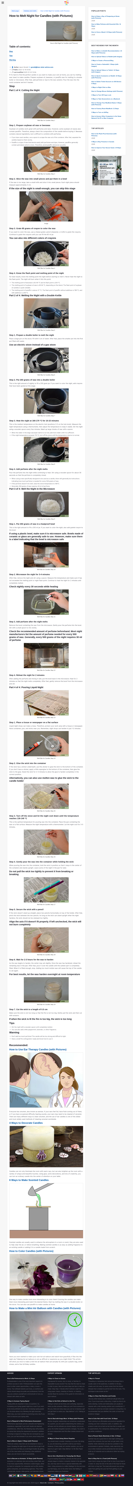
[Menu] (2, 2)
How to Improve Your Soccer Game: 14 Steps (106, 147)
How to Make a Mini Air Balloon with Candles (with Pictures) (45, 1308)
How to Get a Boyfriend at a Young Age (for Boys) (64, 1456)
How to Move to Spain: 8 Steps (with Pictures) (22, 1441)
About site (43, 1483)
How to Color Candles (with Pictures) (31, 1251)
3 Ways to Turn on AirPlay (99, 112)
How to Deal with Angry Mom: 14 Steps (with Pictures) (65, 1418)
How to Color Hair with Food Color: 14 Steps (103, 1418)
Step (11, 51)
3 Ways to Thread (94, 1378)
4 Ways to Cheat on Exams (56, 1378)
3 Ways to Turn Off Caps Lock (101, 95)
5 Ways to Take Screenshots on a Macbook (105, 99)
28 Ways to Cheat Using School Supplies (61, 1438)
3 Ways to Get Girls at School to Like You (61, 1401)
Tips (11, 56)
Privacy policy (59, 1483)
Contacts (51, 1483)
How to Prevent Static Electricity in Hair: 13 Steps (104, 1436)
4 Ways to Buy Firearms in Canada (102, 141)
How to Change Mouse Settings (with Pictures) (106, 91)
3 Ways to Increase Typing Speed (18, 1401)
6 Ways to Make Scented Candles (29, 1180)
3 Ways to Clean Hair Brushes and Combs (102, 1396)
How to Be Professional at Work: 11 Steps (21, 1378)
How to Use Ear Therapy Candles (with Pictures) (37, 1049)
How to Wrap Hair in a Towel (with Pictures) (102, 1458)
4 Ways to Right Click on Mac (101, 87)
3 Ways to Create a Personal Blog (102, 60)
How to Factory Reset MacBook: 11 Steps (105, 108)
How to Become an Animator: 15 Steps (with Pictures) (25, 1458)
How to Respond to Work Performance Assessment (24, 1421)
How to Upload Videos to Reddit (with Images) (106, 56)
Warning (12, 60)
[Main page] (66, 3)
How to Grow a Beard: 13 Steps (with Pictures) (106, 32)
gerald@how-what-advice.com (42, 67)
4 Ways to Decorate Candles (26, 1122)
